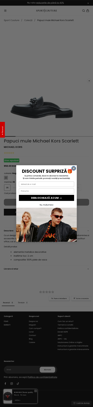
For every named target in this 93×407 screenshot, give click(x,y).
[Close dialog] (74, 168)
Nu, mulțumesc (47, 204)
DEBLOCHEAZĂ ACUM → (46, 198)
